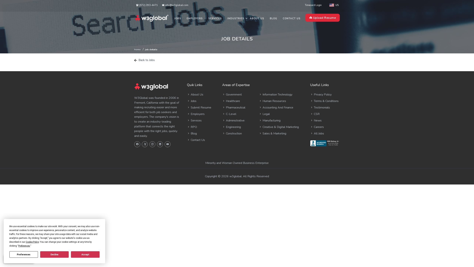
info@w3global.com (176, 5)
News (317, 120)
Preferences (23, 254)
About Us (257, 18)
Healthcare (232, 101)
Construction (233, 133)
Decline (54, 254)
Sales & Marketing (274, 133)
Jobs (177, 18)
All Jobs (318, 133)
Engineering (233, 127)
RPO (193, 127)
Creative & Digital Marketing (280, 127)
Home (137, 49)
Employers (195, 18)
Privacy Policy (322, 95)
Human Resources (274, 101)
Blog (273, 18)
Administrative (235, 120)
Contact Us (292, 18)
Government (233, 95)
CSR (316, 114)
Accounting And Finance (277, 108)
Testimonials (321, 108)
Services (215, 18)
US (337, 5)
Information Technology (277, 95)
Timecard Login (313, 5)
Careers (318, 127)
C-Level (230, 114)
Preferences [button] (24, 246)
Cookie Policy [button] (32, 242)
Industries (235, 18)
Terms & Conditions (326, 101)
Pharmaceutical (235, 108)
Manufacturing (271, 120)
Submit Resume (200, 108)
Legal (266, 114)
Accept (85, 254)
